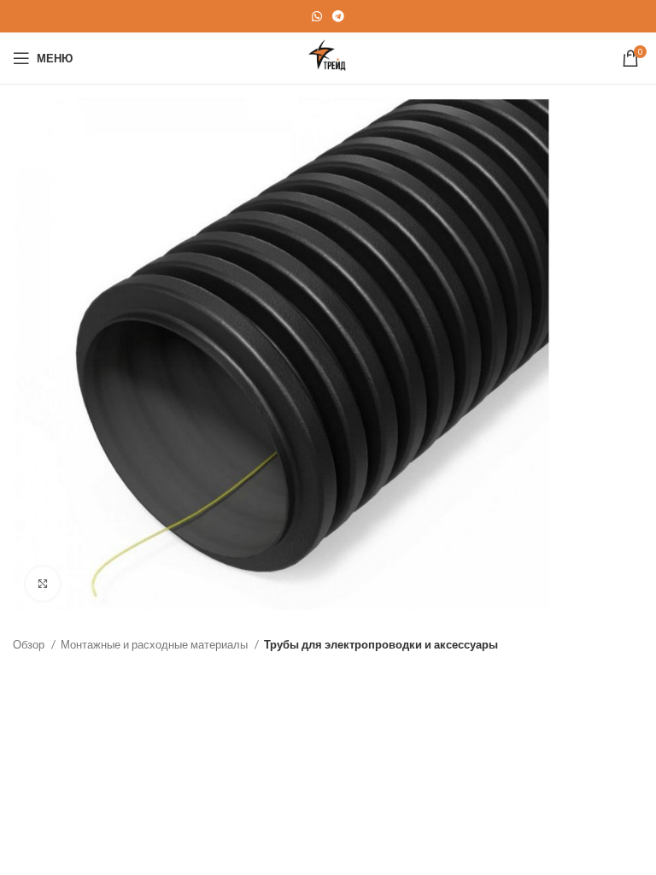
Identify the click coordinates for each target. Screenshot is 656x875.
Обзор (30, 644)
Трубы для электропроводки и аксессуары (381, 644)
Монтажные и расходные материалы (155, 644)
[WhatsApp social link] (317, 16)
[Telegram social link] (338, 16)
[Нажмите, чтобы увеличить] (43, 584)
